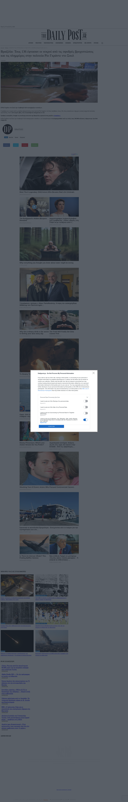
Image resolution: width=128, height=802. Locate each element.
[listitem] (64, 397)
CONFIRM (51, 426)
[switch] (85, 401)
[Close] (94, 373)
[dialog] (64, 401)
